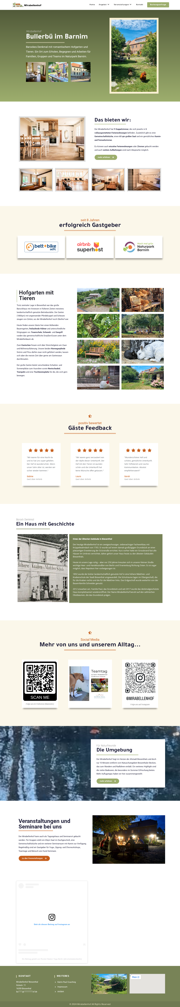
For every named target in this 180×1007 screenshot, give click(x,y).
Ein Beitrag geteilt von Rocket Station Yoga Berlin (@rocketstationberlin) (52, 959)
